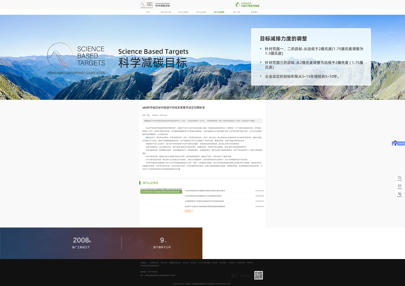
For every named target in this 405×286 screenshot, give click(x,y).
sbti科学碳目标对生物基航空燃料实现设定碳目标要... (161, 192)
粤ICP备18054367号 (224, 284)
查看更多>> (189, 211)
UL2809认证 (240, 262)
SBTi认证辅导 (183, 12)
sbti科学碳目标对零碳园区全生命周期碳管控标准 (203, 196)
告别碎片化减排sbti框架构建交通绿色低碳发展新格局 (205, 206)
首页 (148, 12)
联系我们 (254, 12)
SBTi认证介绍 (166, 12)
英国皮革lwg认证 (175, 262)
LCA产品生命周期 (204, 262)
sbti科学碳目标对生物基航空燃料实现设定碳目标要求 (205, 191)
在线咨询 (399, 188)
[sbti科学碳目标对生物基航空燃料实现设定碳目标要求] (161, 189)
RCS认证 (193, 262)
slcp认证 (185, 262)
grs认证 (215, 262)
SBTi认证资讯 (219, 12)
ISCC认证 (164, 262)
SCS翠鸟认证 (154, 262)
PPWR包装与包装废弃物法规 (149, 266)
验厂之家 (236, 12)
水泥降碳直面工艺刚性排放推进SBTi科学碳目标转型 (204, 201)
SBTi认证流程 (201, 12)
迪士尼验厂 (223, 262)
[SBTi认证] (155, 4)
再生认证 (250, 262)
